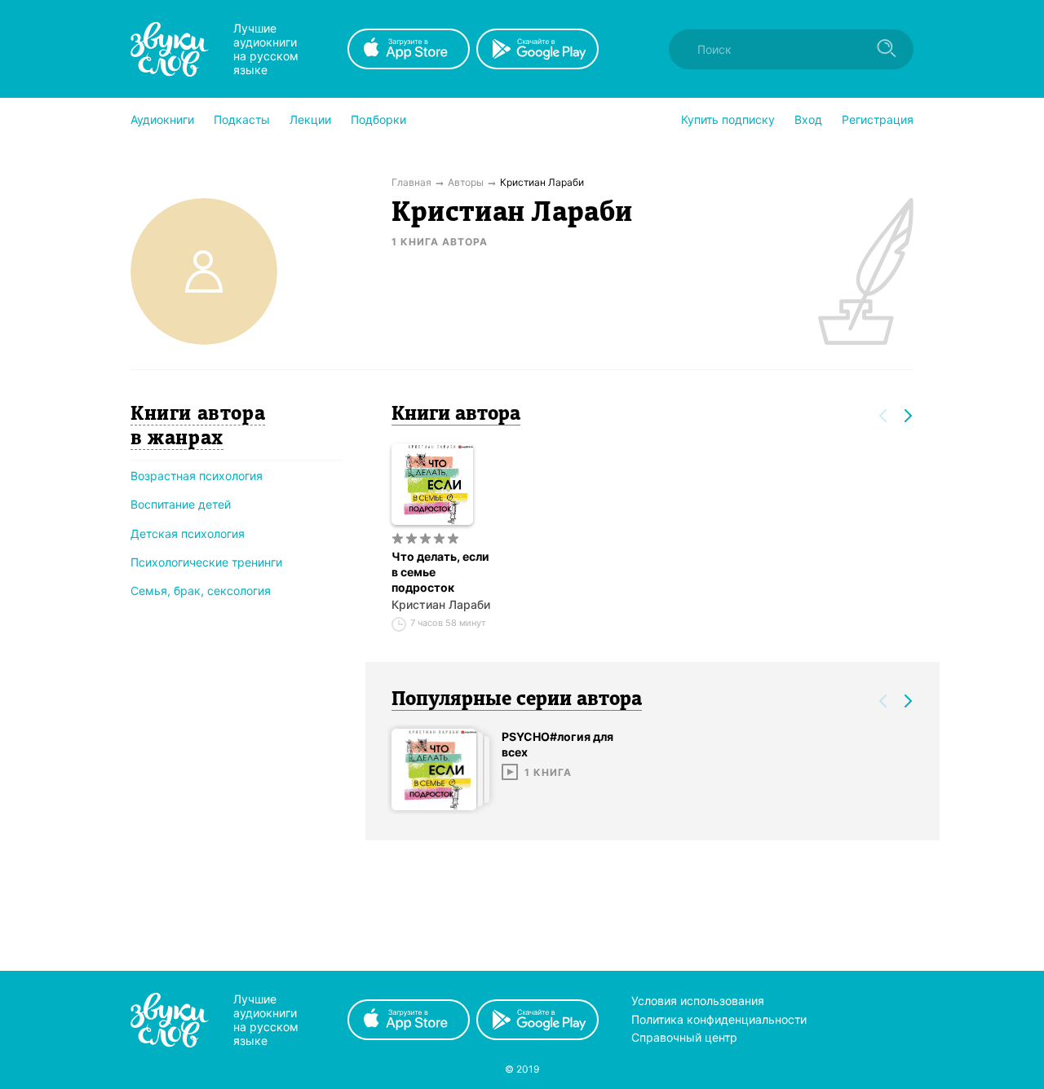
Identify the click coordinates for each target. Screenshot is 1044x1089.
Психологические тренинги (206, 562)
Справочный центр (684, 1037)
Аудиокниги (162, 119)
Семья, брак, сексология (200, 590)
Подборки (378, 119)
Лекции (310, 119)
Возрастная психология (196, 476)
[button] (162, 120)
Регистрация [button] (878, 119)
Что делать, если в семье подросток (440, 571)
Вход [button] (808, 119)
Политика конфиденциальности (719, 1019)
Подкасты (242, 119)
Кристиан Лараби (441, 604)
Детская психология (187, 533)
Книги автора (456, 415)
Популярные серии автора (517, 700)
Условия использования (697, 1000)
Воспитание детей (180, 504)
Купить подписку (728, 119)
